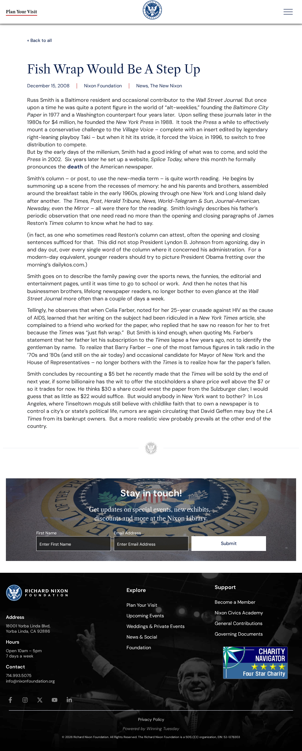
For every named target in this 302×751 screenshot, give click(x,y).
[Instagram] (25, 700)
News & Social (142, 637)
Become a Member (235, 602)
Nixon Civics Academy (239, 613)
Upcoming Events (145, 616)
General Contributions (238, 623)
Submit (229, 543)
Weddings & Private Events (156, 626)
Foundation (139, 647)
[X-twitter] (39, 700)
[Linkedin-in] (69, 700)
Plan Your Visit (142, 605)
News (142, 86)
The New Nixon (166, 86)
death (75, 166)
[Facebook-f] (10, 700)
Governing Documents (239, 634)
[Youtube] (54, 700)
